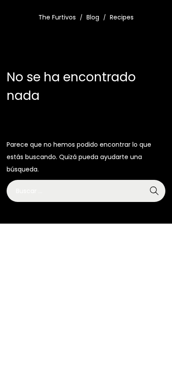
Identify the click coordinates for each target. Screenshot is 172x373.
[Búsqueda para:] (86, 190)
